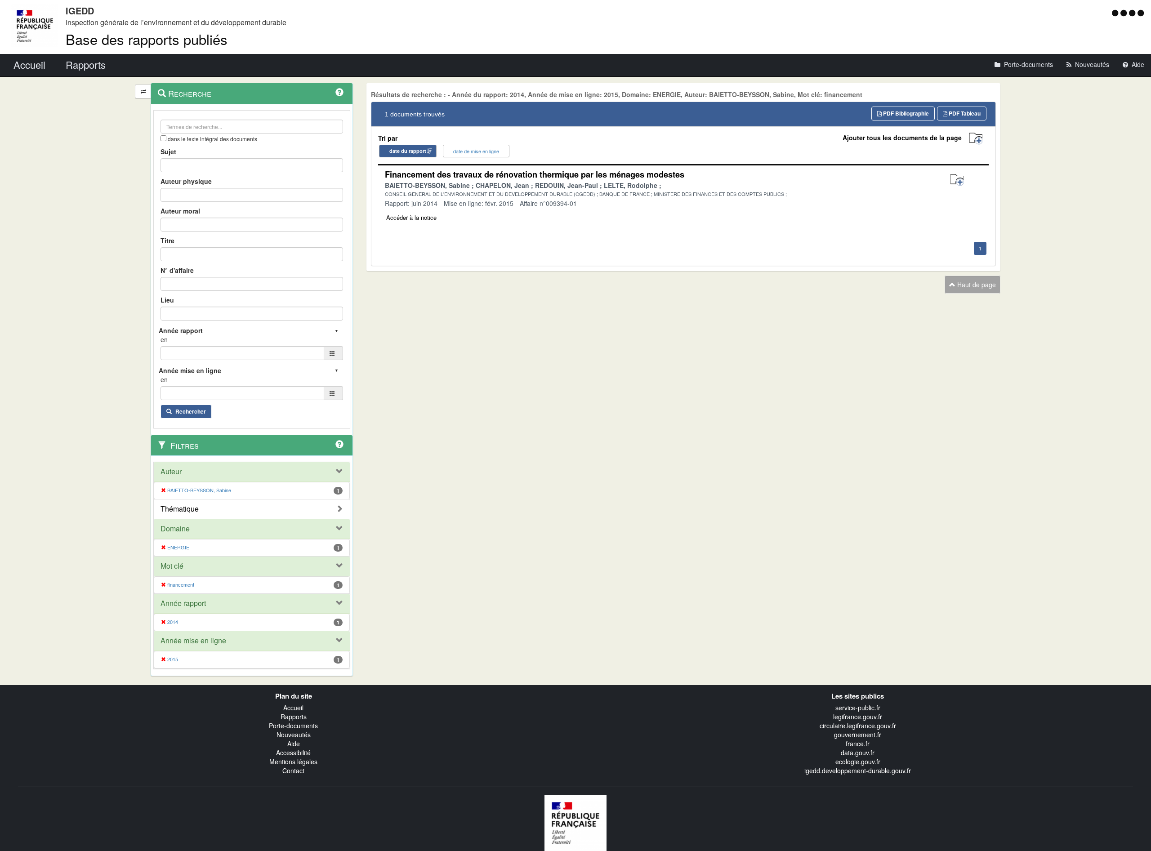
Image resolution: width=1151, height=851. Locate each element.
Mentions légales (293, 761)
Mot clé (172, 566)
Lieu (167, 299)
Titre (167, 240)
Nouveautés (294, 734)
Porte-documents (293, 725)
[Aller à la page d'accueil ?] (1141, 12)
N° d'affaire (177, 270)
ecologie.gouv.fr (857, 761)
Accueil (293, 707)
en (164, 339)
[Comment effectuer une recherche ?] (339, 92)
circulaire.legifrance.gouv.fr (858, 725)
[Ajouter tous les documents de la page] (976, 138)
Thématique (180, 509)
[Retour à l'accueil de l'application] (575, 821)
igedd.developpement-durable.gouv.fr (857, 770)
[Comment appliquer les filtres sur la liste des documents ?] (339, 444)
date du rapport (407, 150)
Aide (293, 743)
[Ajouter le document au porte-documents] (957, 180)
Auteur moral (180, 210)
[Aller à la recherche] (1133, 12)
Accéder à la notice (411, 217)
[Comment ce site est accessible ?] (1116, 12)
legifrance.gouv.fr (857, 716)
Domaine (175, 529)
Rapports (294, 716)
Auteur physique (186, 181)
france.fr (858, 743)
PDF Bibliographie (905, 113)
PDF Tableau (964, 113)
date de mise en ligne (476, 151)
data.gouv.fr (857, 752)
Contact (293, 770)
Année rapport (183, 603)
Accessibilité (293, 752)
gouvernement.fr (857, 734)
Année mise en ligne (193, 641)
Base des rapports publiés (147, 39)
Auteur (171, 472)
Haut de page (975, 284)
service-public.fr (857, 707)
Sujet (168, 151)
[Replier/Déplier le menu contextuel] (143, 91)
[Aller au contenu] (1124, 12)
